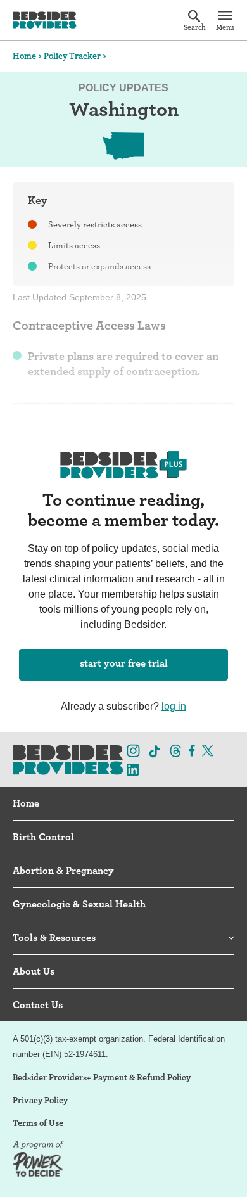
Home (24, 56)
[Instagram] (133, 750)
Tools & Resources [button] (54, 937)
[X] (207, 750)
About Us (33, 971)
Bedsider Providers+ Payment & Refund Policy (102, 1077)
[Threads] (176, 750)
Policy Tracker (72, 56)
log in (174, 706)
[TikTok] (154, 751)
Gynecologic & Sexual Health (79, 904)
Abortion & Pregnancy (63, 870)
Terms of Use (38, 1123)
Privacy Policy (40, 1100)
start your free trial (124, 663)
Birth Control (43, 837)
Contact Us (38, 1005)
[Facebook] (192, 750)
